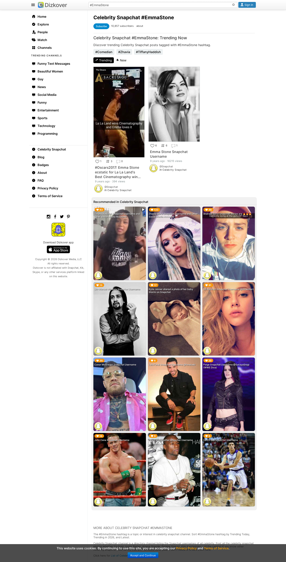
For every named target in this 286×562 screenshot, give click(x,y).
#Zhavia (124, 52)
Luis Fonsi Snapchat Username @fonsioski (172, 364)
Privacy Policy (48, 188)
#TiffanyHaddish (148, 52)
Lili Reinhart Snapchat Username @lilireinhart (228, 289)
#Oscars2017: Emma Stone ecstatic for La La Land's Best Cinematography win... (118, 172)
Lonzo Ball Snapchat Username (220, 440)
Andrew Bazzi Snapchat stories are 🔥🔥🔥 (227, 213)
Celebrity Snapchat (52, 149)
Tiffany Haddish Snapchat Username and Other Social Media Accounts (117, 215)
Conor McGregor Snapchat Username (115, 364)
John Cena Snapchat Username (111, 440)
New (122, 60)
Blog (41, 157)
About (42, 173)
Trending (105, 60)
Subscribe (101, 26)
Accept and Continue (143, 555)
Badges (43, 165)
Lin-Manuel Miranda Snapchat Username (117, 289)
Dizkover (56, 5)
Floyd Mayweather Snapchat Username (171, 440)
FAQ (41, 180)
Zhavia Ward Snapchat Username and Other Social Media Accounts (173, 215)
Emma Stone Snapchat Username (169, 154)
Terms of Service (50, 196)
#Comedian (103, 52)
